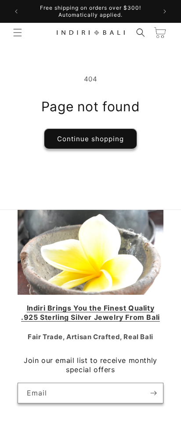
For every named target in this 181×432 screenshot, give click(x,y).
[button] (17, 32)
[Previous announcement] (16, 11)
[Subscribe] (153, 393)
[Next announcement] (164, 11)
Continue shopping (90, 139)
